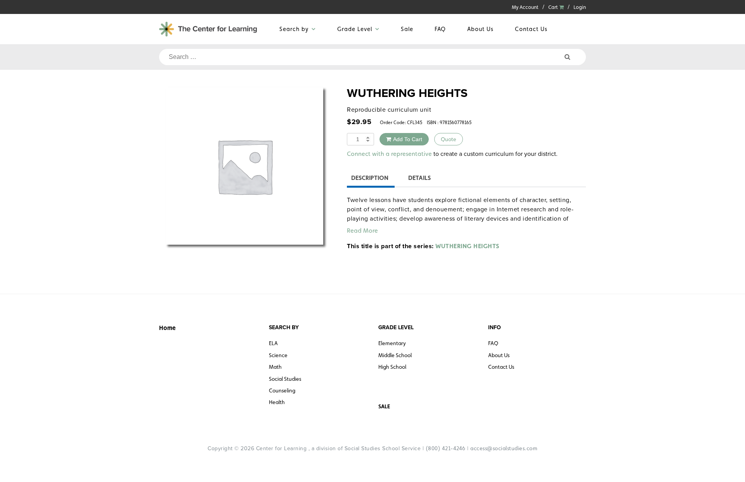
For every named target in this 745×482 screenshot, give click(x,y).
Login (579, 7)
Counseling (282, 390)
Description (369, 177)
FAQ (440, 29)
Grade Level (354, 29)
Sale (407, 29)
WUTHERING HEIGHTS (467, 246)
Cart (553, 7)
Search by (293, 29)
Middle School (395, 355)
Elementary (392, 343)
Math (275, 367)
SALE (384, 406)
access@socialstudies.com (503, 448)
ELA (273, 343)
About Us (480, 29)
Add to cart (407, 139)
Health (277, 402)
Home (167, 328)
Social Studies (285, 379)
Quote (448, 139)
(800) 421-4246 (446, 448)
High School (392, 367)
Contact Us (531, 29)
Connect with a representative (389, 153)
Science (278, 355)
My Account (525, 7)
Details (419, 177)
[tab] (370, 179)
